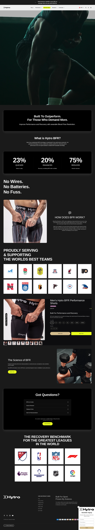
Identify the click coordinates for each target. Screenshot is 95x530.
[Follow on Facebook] (4, 515)
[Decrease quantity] (51, 328)
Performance (37, 7)
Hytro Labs (12, 371)
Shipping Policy (41, 502)
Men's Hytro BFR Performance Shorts (67, 302)
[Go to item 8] (36, 343)
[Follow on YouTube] (12, 515)
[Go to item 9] (40, 343)
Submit (87, 527)
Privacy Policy (40, 500)
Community (61, 7)
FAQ (39, 498)
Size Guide (40, 508)
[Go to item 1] (5, 343)
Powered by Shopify (11, 519)
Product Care (40, 504)
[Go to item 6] (27, 343)
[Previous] (35, 2)
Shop (32, 7)
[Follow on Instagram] (10, 515)
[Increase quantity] (56, 328)
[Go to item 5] (23, 343)
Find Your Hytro (47, 7)
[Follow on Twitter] (7, 515)
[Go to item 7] (31, 343)
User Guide (40, 510)
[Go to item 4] (18, 343)
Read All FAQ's (47, 423)
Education (54, 7)
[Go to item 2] (9, 343)
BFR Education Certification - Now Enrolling (47, 2)
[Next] (59, 2)
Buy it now (81, 333)
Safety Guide (40, 506)
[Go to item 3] (14, 343)
